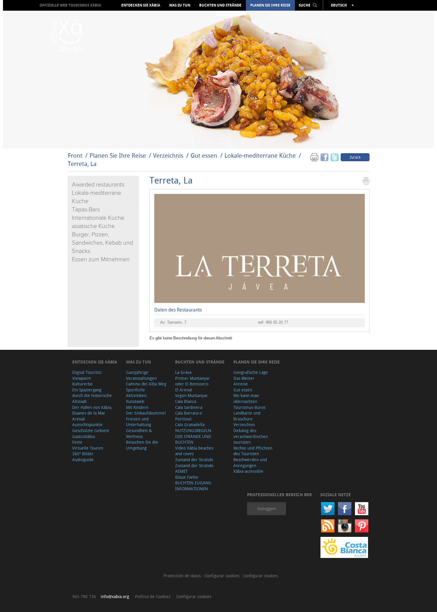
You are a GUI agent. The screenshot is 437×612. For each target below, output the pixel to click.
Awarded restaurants (98, 184)
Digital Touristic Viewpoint (87, 375)
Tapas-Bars (86, 209)
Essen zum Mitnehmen (101, 259)
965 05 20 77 (277, 322)
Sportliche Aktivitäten (136, 392)
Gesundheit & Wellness (139, 433)
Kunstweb (135, 401)
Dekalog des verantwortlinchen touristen (250, 436)
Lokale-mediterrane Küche (260, 155)
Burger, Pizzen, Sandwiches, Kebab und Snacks (102, 243)
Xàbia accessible (248, 471)
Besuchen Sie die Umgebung (142, 445)
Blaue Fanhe (186, 477)
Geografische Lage (250, 372)
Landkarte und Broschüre (246, 416)
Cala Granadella (190, 424)
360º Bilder (83, 453)
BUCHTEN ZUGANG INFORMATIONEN (193, 485)
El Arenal (183, 390)
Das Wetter (243, 378)
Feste (77, 442)
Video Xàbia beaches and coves (194, 451)
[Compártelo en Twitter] (335, 156)
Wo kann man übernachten (246, 398)
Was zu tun (179, 5)
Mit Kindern (137, 407)
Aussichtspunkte (87, 424)
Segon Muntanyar (191, 395)
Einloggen (266, 508)
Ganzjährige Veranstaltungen (141, 375)
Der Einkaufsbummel (146, 413)
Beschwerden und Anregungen (250, 462)
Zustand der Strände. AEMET (195, 468)
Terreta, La (82, 164)
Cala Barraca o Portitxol (188, 416)
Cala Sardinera (188, 407)
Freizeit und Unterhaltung (138, 422)
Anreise (240, 384)
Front (75, 155)
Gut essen (204, 155)
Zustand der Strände (194, 459)
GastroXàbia (83, 436)
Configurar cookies (222, 575)
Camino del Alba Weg (146, 384)
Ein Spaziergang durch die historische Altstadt (92, 395)
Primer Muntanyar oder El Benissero (192, 381)
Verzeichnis (169, 155)
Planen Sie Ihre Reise (270, 5)
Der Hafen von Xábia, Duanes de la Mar (92, 410)
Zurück (355, 157)
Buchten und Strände (220, 5)
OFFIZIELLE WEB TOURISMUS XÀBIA (70, 5)
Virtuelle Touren (87, 448)
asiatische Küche (93, 226)
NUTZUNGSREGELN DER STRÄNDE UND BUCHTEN (193, 436)
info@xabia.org (115, 596)
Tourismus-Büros (249, 407)
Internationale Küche (98, 218)
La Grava (183, 372)
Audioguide (83, 459)
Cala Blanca (185, 401)
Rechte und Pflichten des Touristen (252, 451)
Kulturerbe (82, 384)
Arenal (78, 419)
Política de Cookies (152, 596)
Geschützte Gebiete (90, 430)
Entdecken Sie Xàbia (140, 5)
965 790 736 (84, 596)
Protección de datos (183, 575)
